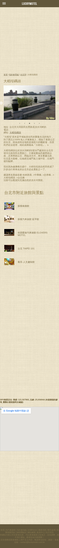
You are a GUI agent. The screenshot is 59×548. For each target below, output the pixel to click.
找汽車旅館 (11, 530)
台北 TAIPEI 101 (26, 248)
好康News (32, 530)
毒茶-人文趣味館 (26, 262)
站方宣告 (50, 532)
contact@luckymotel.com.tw (32, 542)
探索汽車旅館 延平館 (28, 219)
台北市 (23, 75)
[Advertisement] (29, 39)
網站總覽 (31, 532)
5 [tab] (39, 123)
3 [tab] (29, 123)
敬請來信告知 (40, 540)
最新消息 (42, 530)
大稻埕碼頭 (15, 132)
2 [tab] (24, 123)
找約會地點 (22, 530)
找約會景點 (14, 75)
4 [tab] (34, 123)
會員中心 (41, 532)
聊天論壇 (51, 530)
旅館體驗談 (21, 532)
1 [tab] (19, 123)
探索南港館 (23, 206)
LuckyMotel (29, 3)
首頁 (6, 75)
